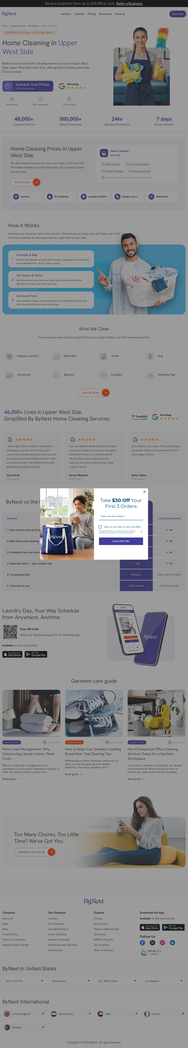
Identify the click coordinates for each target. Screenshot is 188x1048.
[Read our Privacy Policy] (141, 531)
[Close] (144, 491)
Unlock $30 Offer (121, 541)
